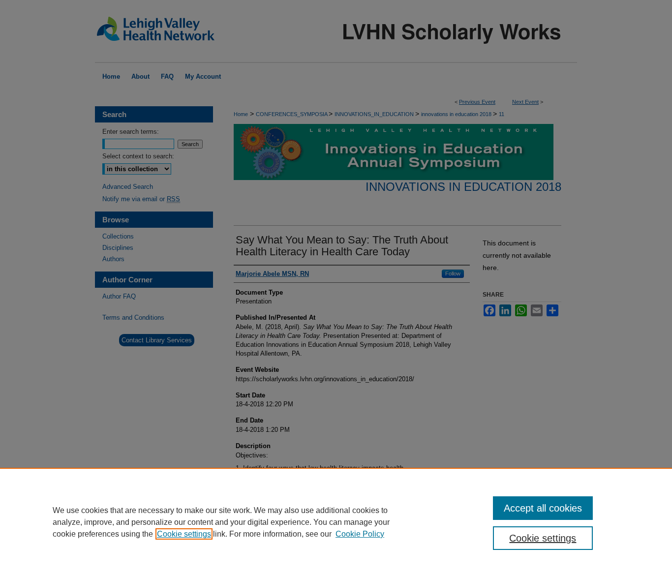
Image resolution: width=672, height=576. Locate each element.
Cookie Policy (360, 534)
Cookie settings (184, 534)
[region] (336, 522)
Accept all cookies (543, 508)
